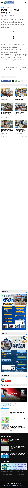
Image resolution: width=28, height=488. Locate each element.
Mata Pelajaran (12, 77)
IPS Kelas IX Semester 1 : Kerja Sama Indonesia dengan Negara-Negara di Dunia (7, 114)
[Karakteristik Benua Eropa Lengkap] (5, 420)
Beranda (3, 7)
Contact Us (18, 483)
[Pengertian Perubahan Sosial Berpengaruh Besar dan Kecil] (5, 413)
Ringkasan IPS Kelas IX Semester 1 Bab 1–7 (6, 97)
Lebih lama (23, 136)
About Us (13, 483)
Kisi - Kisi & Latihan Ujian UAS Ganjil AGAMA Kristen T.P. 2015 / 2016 (17, 447)
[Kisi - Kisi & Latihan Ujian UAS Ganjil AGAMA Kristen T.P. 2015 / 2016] (5, 448)
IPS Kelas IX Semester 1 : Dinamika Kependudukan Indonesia (7, 130)
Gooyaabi (22, 485)
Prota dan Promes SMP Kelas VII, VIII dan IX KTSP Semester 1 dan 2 (18, 454)
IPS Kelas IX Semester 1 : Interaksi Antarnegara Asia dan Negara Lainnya (20, 130)
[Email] (19, 81)
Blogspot (10, 485)
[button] (2, 2)
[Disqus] (14, 154)
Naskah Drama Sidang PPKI (16, 439)
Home (8, 483)
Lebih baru (4, 136)
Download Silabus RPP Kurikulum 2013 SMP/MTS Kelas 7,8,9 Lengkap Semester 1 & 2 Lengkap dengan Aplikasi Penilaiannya (18, 426)
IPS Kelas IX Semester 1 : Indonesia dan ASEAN (20, 113)
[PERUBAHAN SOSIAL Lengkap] (5, 406)
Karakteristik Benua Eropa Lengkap (18, 418)
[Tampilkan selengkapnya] (22, 81)
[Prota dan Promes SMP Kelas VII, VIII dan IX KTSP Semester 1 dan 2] (5, 455)
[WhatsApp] (16, 81)
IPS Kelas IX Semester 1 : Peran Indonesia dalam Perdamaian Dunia (20, 98)
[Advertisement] (14, 230)
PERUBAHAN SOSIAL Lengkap (17, 403)
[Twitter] (13, 81)
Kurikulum (8, 7)
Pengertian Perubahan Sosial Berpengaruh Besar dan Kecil (17, 411)
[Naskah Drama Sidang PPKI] (5, 441)
